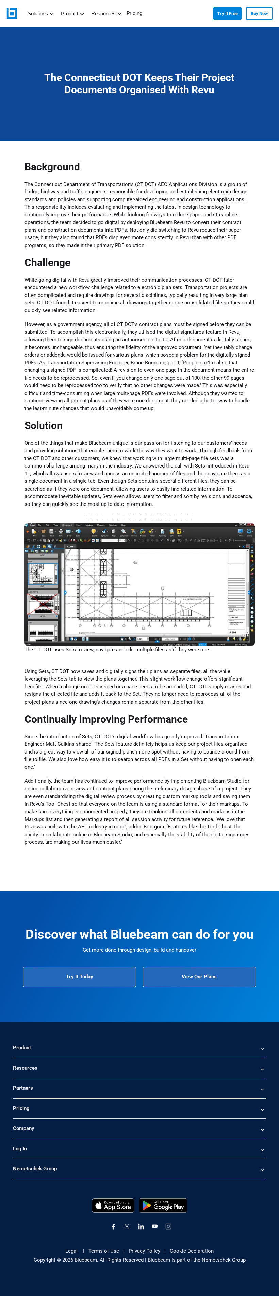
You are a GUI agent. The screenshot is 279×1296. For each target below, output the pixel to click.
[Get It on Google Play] (163, 1205)
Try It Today (79, 977)
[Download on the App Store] (113, 1205)
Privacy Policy (144, 1251)
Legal (72, 1251)
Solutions (38, 13)
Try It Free (227, 13)
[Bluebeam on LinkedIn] (141, 1226)
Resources (103, 13)
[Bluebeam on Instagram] (168, 1226)
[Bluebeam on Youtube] (154, 1226)
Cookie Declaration (192, 1251)
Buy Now (259, 13)
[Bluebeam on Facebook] (113, 1226)
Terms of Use (103, 1251)
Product (69, 13)
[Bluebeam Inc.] (11, 13)
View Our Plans (199, 977)
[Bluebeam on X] (127, 1226)
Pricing (134, 13)
